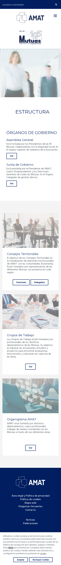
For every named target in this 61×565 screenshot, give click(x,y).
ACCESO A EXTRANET (13, 5)
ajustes (43, 553)
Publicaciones (30, 523)
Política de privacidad (37, 496)
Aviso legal (17, 496)
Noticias (30, 520)
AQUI (10, 547)
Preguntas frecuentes (30, 506)
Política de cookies (30, 499)
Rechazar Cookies (41, 560)
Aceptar (20, 560)
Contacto (30, 510)
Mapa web (30, 503)
